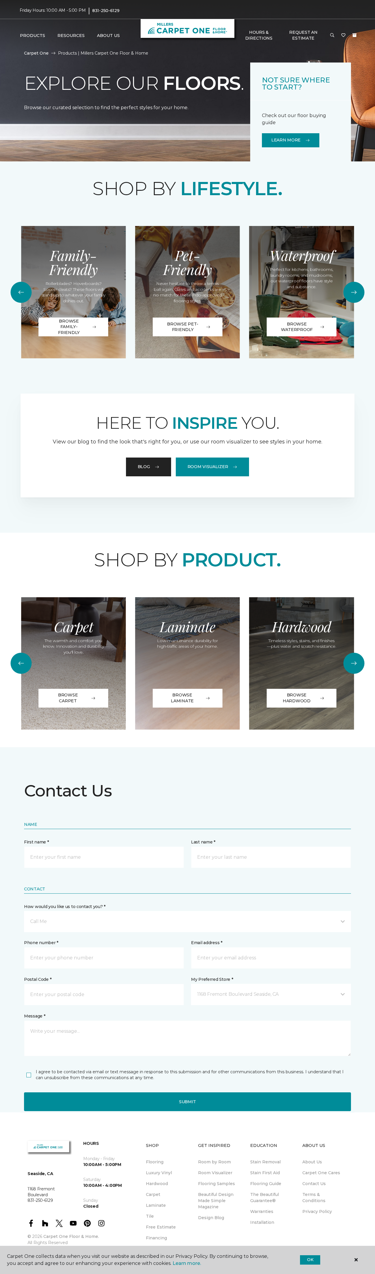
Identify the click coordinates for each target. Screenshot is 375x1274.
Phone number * (41, 943)
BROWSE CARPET (68, 697)
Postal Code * (37, 979)
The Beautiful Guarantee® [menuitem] (264, 1197)
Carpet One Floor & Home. (71, 1236)
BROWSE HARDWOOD (297, 697)
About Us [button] (108, 35)
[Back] (21, 292)
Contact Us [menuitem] (314, 1183)
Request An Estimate (303, 35)
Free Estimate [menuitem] (161, 1227)
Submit (187, 1101)
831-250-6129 (106, 10)
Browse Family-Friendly (69, 326)
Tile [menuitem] (150, 1216)
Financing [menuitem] (156, 1238)
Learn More (286, 140)
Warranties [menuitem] (261, 1211)
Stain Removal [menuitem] (265, 1162)
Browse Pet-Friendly (182, 327)
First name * (36, 842)
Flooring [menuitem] (154, 1162)
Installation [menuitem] (262, 1222)
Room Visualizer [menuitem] (215, 1172)
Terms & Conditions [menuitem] (313, 1197)
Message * (34, 1016)
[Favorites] (343, 35)
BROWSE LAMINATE (182, 697)
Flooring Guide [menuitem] (265, 1183)
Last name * (203, 842)
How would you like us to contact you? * (64, 907)
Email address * (206, 943)
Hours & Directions (258, 35)
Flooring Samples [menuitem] (216, 1183)
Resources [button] (71, 35)
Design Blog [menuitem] (211, 1217)
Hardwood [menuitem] (157, 1183)
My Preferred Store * (212, 979)
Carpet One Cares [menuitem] (321, 1172)
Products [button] (32, 35)
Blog (144, 466)
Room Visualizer (208, 466)
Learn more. (187, 1263)
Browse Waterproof (297, 327)
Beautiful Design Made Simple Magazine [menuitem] (215, 1200)
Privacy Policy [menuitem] (317, 1211)
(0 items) (354, 35)
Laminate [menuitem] (156, 1205)
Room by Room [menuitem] (214, 1162)
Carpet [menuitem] (153, 1194)
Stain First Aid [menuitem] (265, 1172)
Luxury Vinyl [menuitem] (159, 1172)
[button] (332, 35)
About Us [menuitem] (312, 1162)
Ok (310, 1259)
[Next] (353, 292)
